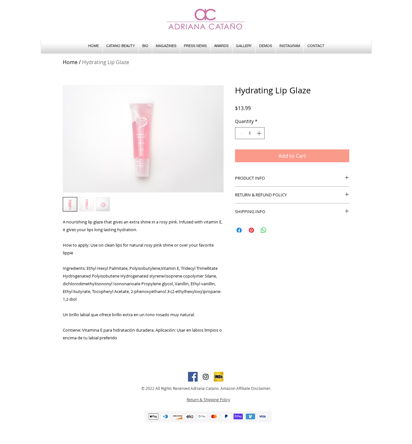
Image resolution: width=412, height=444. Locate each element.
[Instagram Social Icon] (206, 377)
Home (70, 62)
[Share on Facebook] (239, 230)
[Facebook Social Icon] (193, 377)
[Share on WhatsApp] (263, 230)
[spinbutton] (250, 133)
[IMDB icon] (218, 377)
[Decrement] (240, 133)
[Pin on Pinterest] (251, 230)
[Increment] (260, 133)
